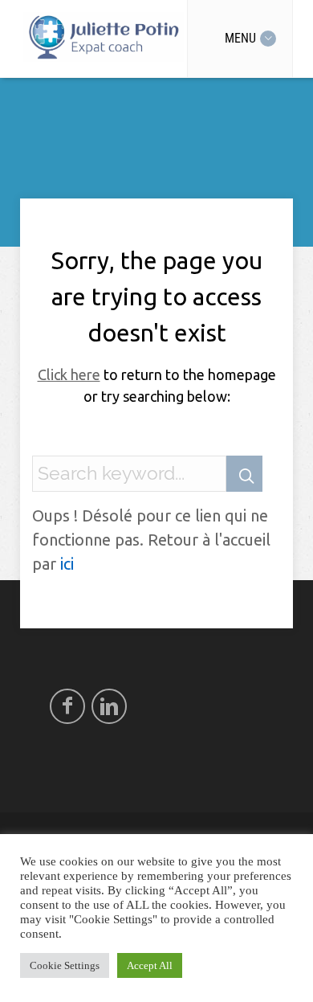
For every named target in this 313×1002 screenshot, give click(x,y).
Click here (69, 374)
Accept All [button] (150, 965)
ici (67, 563)
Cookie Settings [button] (65, 965)
